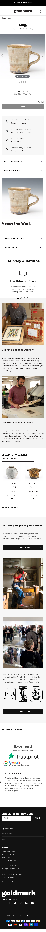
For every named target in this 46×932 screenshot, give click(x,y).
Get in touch (16, 141)
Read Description (22, 91)
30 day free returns (18, 151)
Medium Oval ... (34, 491)
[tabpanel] (23, 283)
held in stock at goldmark (21, 132)
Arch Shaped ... (11, 491)
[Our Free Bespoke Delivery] (23, 324)
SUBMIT (38, 818)
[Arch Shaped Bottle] (12, 472)
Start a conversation (19, 123)
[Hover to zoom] (22, 56)
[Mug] (19, 82)
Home (4, 18)
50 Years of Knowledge (23, 2)
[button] (5, 10)
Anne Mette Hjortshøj (24, 29)
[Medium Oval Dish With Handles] (34, 472)
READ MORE (25, 548)
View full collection (9, 458)
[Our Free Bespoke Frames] (23, 397)
